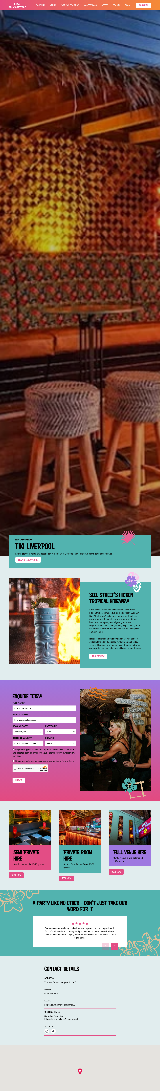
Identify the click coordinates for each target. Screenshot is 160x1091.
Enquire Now (98, 656)
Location (50, 738)
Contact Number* (22, 738)
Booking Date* (20, 726)
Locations (40, 5)
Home (18, 539)
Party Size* (51, 726)
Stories (116, 5)
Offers (104, 5)
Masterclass (90, 5)
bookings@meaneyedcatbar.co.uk (60, 1004)
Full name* (19, 703)
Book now (16, 875)
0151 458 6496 (51, 993)
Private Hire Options (28, 559)
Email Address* (21, 714)
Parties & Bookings (70, 5)
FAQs (127, 5)
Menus (53, 5)
